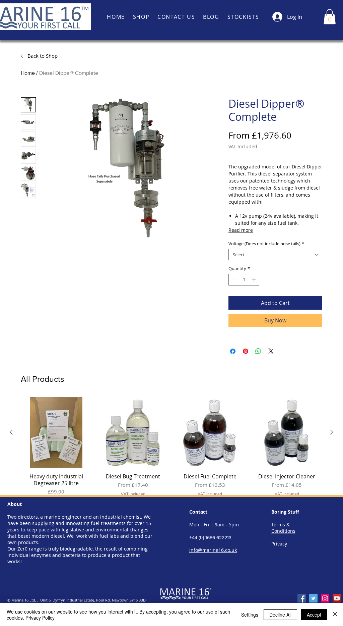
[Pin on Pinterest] (246, 351)
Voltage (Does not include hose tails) (266, 243)
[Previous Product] (11, 432)
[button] (329, 16)
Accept (314, 614)
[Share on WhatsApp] (258, 351)
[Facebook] (301, 598)
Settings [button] (249, 614)
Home (28, 73)
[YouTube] (337, 598)
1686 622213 (218, 537)
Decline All (280, 614)
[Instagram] (325, 598)
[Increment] (255, 279)
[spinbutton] (244, 279)
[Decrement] (233, 279)
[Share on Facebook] (233, 351)
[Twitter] (313, 598)
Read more (240, 230)
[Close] (335, 615)
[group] (171, 450)
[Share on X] (271, 351)
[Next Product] (332, 432)
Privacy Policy (40, 617)
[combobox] (275, 254)
